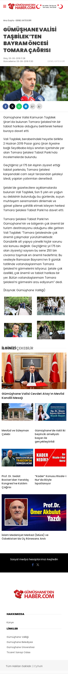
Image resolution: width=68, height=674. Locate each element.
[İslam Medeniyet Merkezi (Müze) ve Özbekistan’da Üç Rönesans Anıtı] (34, 512)
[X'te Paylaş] (12, 106)
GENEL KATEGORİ (56, 61)
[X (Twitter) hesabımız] (37, 565)
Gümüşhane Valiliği (18, 637)
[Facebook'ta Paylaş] (5, 106)
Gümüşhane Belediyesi (20, 642)
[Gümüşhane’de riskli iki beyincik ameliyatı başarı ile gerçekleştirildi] (50, 414)
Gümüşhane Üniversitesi (20, 647)
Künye (10, 622)
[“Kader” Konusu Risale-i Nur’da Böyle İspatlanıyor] (50, 460)
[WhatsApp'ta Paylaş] (19, 106)
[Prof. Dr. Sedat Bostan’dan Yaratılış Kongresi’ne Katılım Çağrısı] (17, 460)
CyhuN (38, 666)
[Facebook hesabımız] (33, 565)
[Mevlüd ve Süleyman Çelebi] (17, 414)
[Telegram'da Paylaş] (26, 106)
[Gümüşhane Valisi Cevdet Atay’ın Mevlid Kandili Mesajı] (34, 371)
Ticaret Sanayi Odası (18, 652)
